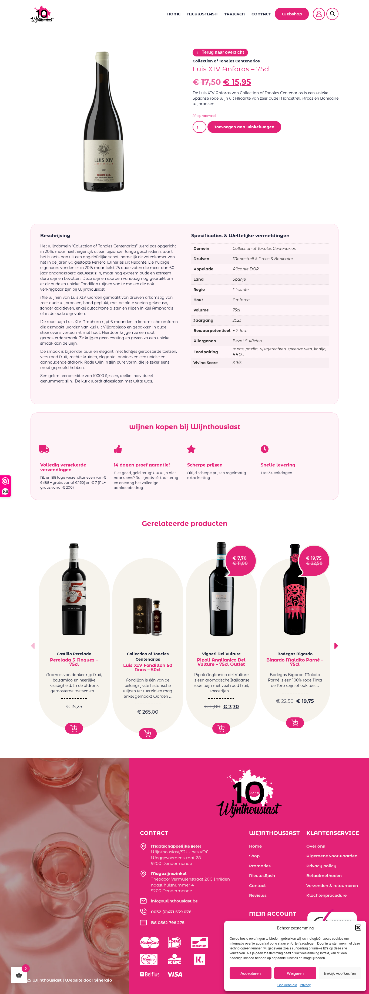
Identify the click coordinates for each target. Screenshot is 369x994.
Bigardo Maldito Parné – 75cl (294, 662)
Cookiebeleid (287, 984)
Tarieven (234, 14)
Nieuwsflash (202, 14)
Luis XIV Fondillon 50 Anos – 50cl (147, 667)
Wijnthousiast (47, 980)
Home (173, 14)
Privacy (305, 984)
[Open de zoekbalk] (332, 10)
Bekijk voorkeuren (340, 973)
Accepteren (250, 973)
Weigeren (295, 973)
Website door (88, 980)
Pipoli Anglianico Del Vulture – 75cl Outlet (221, 662)
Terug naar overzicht (220, 52)
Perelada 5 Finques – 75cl (74, 662)
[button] (358, 927)
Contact (261, 14)
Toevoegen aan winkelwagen (244, 127)
